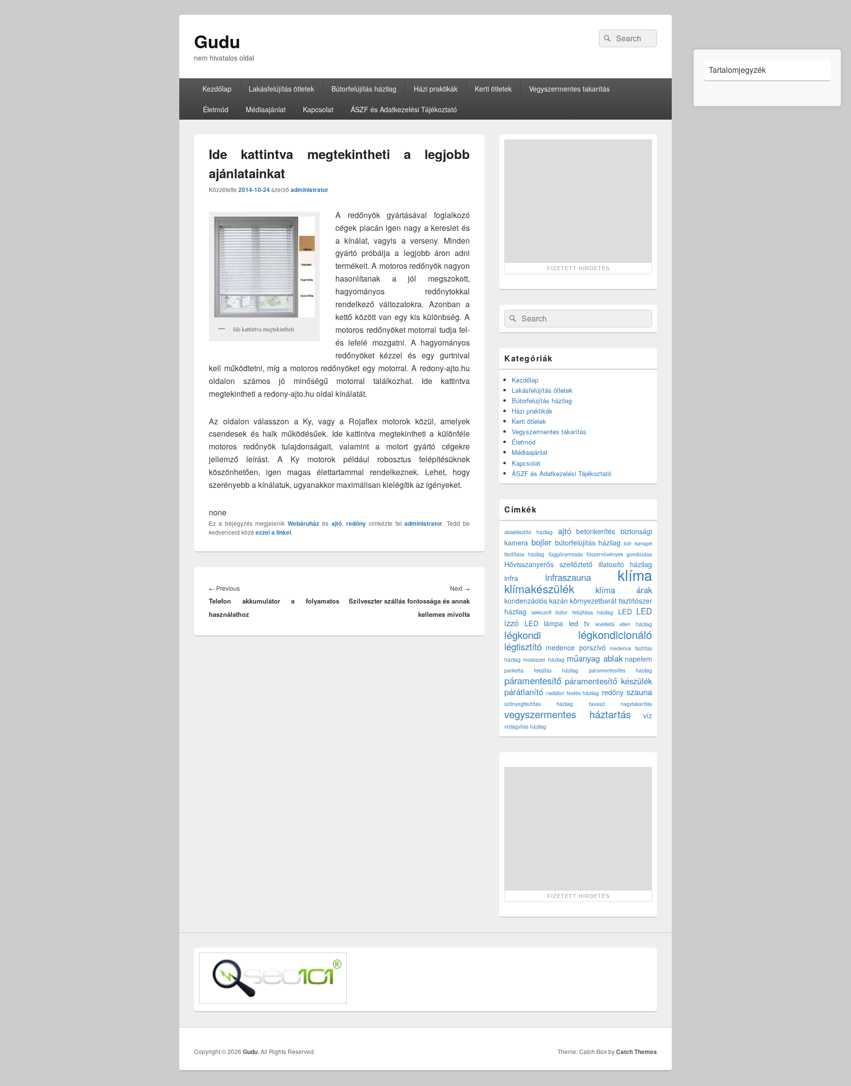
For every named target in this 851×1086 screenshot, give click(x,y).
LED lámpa (543, 623)
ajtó (336, 523)
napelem (638, 659)
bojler (541, 542)
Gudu (217, 41)
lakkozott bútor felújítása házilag (572, 612)
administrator (309, 189)
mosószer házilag (543, 659)
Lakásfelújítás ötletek (281, 89)
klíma (635, 574)
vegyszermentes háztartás (567, 714)
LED (625, 611)
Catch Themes (636, 1051)
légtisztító (523, 646)
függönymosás (566, 554)
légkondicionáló (615, 634)
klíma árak (624, 590)
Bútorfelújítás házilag (363, 89)
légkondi (522, 635)
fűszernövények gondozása (619, 554)
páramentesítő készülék (608, 681)
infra (511, 578)
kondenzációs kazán (536, 601)
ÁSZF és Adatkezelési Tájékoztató (404, 109)
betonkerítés (595, 531)
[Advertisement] (578, 200)
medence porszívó (575, 647)
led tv (579, 623)
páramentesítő (532, 680)
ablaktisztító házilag (528, 532)
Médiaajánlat (266, 109)
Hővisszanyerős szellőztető (548, 564)
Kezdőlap (216, 89)
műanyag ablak (594, 658)
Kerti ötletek (493, 89)
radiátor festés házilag (572, 693)
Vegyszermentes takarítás (569, 89)
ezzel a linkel (273, 532)
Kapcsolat (318, 109)
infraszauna (568, 577)
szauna (639, 692)
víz (647, 715)
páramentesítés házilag (620, 670)
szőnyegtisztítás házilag (538, 703)
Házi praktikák (436, 89)
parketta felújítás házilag (541, 670)
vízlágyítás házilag (525, 726)
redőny (356, 523)
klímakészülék (539, 588)
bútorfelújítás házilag (588, 542)
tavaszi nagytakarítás (620, 703)
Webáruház (303, 523)
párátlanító (523, 692)
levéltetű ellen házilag (623, 624)
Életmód (216, 109)
